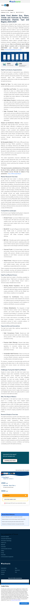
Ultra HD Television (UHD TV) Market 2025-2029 (12, 516)
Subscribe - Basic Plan (9, 485)
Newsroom (18, 570)
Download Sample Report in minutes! (13, 49)
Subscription (3, 568)
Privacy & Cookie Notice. (16, 600)
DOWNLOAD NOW (10, 460)
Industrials (3, 546)
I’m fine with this (24, 603)
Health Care (3, 542)
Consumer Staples (5, 536)
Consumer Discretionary (6, 538)
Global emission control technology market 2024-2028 (13, 519)
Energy (2, 552)
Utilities (2, 550)
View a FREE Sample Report (14, 173)
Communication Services (6, 548)
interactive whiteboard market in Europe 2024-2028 (13, 524)
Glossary (3, 572)
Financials (3, 554)
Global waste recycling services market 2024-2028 (13, 521)
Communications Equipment (7, 556)
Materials (3, 544)
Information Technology (6, 540)
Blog (16, 568)
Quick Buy (7, 495)
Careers (2, 574)
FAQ (16, 572)
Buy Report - (7, 478)
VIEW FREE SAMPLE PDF (10, 499)
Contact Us (3, 570)
